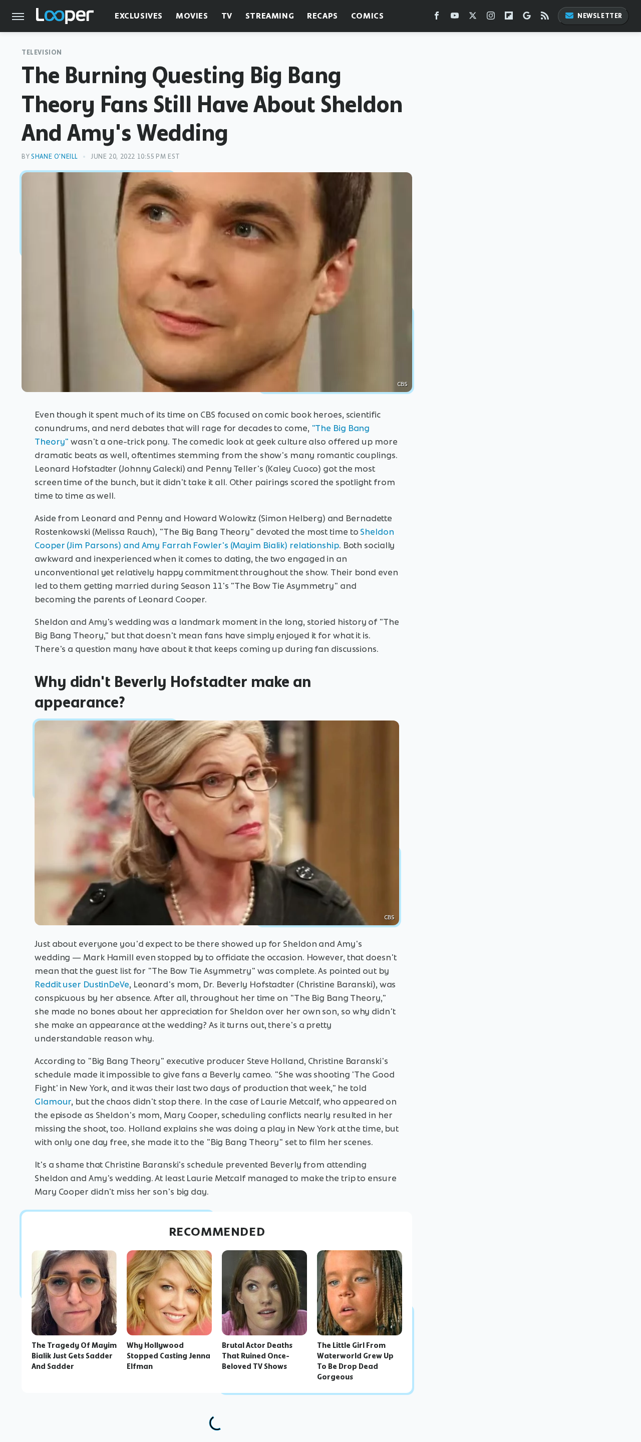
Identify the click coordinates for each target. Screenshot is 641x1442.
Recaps (322, 16)
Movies (192, 16)
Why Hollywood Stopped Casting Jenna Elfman (168, 1355)
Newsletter (599, 16)
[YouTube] (455, 18)
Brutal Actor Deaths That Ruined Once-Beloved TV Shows (257, 1355)
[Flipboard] (509, 18)
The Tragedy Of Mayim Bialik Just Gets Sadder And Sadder (74, 1355)
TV (226, 16)
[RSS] (545, 18)
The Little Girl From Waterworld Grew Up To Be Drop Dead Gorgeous (355, 1360)
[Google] (527, 18)
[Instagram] (491, 18)
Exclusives (139, 16)
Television (42, 52)
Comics (367, 16)
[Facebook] (437, 18)
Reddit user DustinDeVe (82, 984)
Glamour (53, 1102)
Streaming (269, 16)
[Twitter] (473, 18)
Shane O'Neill (54, 156)
